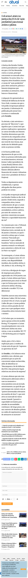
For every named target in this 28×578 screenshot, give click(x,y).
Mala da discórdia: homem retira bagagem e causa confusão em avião (9, 535)
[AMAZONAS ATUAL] (14, 2)
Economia (5, 12)
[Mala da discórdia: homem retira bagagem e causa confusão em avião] (23, 535)
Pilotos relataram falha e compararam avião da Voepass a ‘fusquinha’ (9, 545)
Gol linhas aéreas (17, 452)
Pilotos (8, 453)
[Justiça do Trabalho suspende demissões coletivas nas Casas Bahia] (23, 515)
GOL (11, 452)
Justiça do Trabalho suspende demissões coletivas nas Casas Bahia (9, 515)
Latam (24, 452)
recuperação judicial (16, 453)
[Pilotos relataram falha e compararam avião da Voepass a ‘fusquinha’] (23, 545)
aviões (8, 452)
